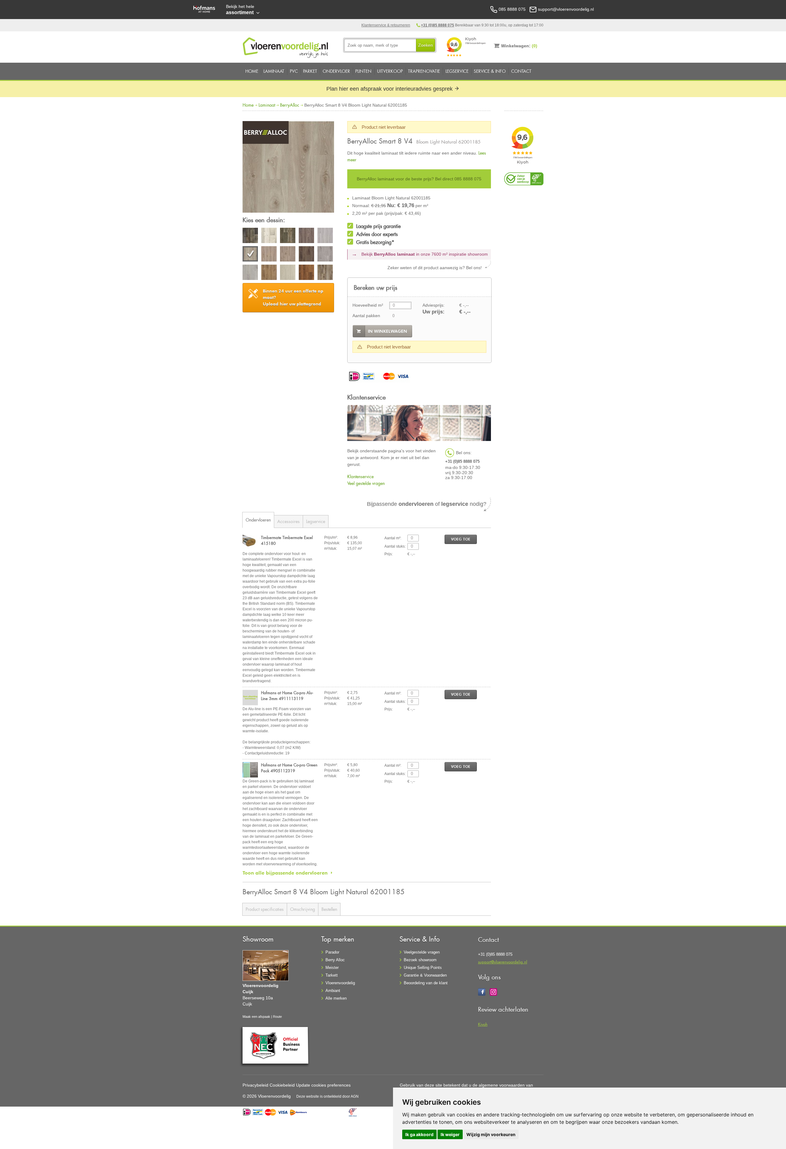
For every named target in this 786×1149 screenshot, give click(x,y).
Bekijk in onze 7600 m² (424, 254)
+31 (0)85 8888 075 (437, 25)
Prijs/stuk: (332, 543)
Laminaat (273, 71)
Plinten (363, 71)
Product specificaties (265, 909)
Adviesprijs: (433, 305)
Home (251, 71)
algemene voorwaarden (502, 1085)
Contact (521, 71)
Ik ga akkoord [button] (419, 1134)
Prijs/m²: (331, 537)
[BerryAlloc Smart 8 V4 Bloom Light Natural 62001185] (288, 167)
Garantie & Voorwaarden (425, 975)
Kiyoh (483, 1024)
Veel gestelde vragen (366, 483)
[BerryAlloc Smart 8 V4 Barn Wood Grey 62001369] (250, 236)
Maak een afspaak (256, 1016)
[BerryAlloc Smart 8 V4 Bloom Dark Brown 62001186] (306, 236)
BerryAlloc (289, 105)
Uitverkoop (390, 71)
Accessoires (288, 521)
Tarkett (331, 975)
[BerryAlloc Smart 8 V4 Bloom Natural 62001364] (269, 254)
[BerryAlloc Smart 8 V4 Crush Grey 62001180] (325, 254)
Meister (332, 967)
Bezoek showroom (420, 960)
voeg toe (460, 539)
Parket (310, 71)
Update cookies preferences (323, 1085)
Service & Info (490, 71)
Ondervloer (336, 71)
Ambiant (332, 990)
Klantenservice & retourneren (385, 25)
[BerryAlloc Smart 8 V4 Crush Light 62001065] (250, 273)
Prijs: (388, 554)
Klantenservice (360, 476)
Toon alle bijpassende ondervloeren (285, 873)
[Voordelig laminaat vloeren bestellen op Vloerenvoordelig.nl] (286, 46)
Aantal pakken (366, 315)
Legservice (457, 71)
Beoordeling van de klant (426, 983)
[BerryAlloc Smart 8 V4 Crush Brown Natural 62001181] (287, 254)
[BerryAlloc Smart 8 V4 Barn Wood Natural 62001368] (287, 236)
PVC (294, 71)
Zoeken (425, 45)
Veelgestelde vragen (422, 952)
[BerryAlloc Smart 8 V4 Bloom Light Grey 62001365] (325, 236)
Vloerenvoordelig (340, 983)
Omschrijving (302, 909)
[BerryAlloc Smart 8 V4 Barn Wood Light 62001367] (269, 236)
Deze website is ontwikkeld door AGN (327, 1096)
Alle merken (336, 998)
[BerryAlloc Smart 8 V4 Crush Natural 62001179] (269, 273)
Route (277, 1016)
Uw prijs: (433, 312)
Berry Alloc (335, 960)
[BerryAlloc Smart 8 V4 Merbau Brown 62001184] (306, 273)
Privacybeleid (255, 1085)
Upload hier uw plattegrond (293, 297)
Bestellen (329, 909)
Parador (332, 952)
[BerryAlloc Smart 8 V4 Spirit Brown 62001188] (325, 273)
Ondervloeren (258, 520)
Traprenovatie (424, 71)
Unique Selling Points (423, 967)
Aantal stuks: (395, 546)
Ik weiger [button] (450, 1134)
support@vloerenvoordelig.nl (502, 961)
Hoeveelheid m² (367, 305)
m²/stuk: (330, 548)
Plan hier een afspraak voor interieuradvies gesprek (390, 89)
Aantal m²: (392, 538)
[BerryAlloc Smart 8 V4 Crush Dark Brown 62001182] (306, 254)
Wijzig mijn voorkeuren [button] (491, 1134)
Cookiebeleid (282, 1085)
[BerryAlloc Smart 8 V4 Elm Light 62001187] (287, 273)
